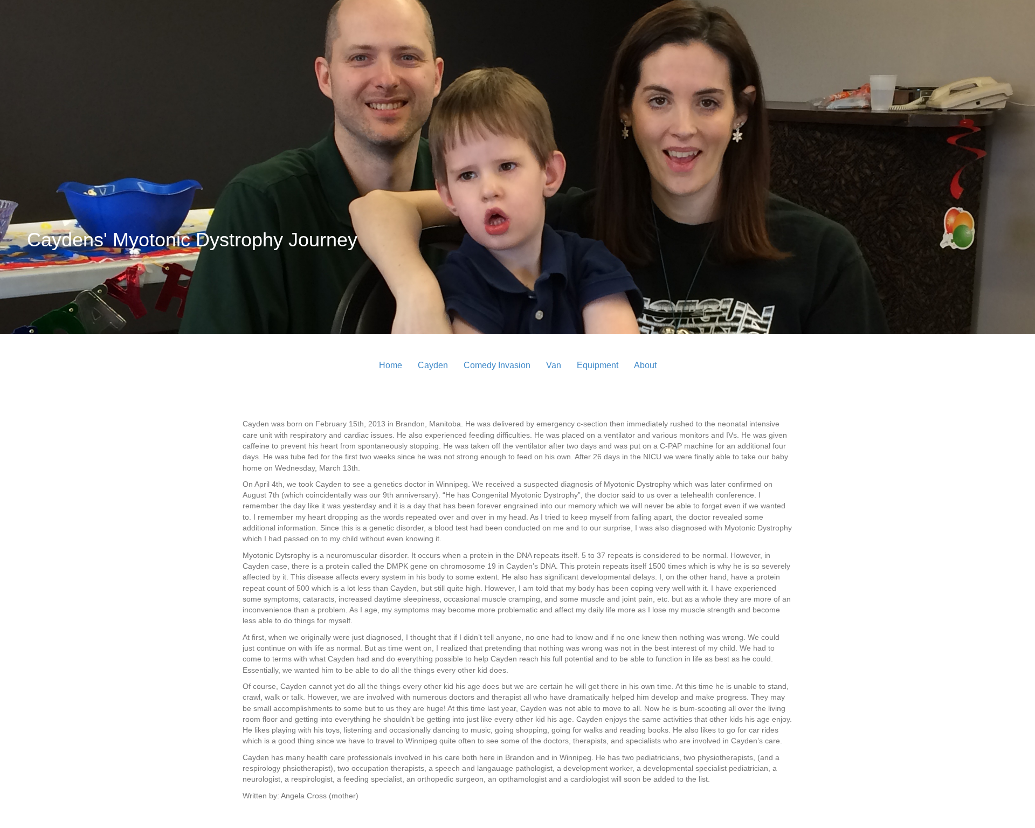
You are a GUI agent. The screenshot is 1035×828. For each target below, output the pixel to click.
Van (553, 365)
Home (390, 365)
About (645, 365)
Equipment (597, 365)
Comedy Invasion (497, 365)
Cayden (433, 365)
